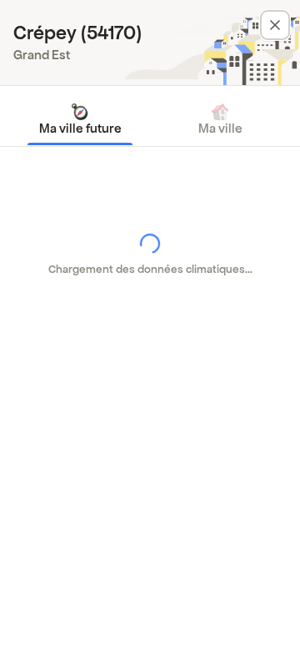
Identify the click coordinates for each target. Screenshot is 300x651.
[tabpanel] (150, 254)
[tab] (80, 119)
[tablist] (150, 119)
